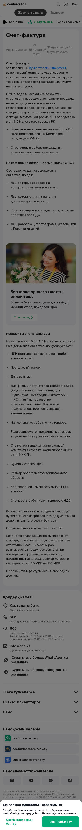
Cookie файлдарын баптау (19, 821)
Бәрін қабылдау (61, 821)
